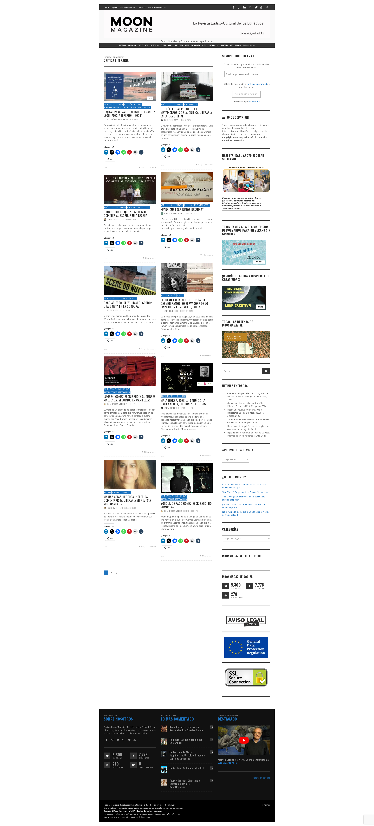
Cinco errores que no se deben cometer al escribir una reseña (125, 213)
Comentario (208, 255)
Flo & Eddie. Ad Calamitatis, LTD (186, 768)
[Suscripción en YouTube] (225, 595)
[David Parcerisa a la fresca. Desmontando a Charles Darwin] (164, 728)
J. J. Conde (165, 295)
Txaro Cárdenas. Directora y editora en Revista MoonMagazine (184, 784)
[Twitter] (256, 7)
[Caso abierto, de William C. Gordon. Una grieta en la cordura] (130, 280)
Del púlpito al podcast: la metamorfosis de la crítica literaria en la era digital (186, 112)
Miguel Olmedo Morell (200, 205)
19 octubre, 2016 (129, 508)
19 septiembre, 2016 (191, 511)
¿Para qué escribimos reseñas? (182, 209)
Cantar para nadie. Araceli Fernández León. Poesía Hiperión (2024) (129, 113)
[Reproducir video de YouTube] (244, 740)
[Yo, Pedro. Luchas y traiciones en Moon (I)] (164, 741)
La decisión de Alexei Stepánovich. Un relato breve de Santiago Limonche (187, 755)
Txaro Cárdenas (143, 207)
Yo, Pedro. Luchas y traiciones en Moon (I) (185, 741)
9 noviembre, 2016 (185, 408)
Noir (119, 389)
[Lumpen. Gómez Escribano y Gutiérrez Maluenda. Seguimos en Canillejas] (130, 370)
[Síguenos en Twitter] (225, 586)
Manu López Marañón (132, 104)
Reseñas (147, 107)
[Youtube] (261, 7)
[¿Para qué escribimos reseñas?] (187, 186)
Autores (107, 492)
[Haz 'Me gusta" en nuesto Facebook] (249, 586)
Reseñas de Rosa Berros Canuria (117, 392)
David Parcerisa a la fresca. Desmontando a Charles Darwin (186, 728)
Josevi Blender (167, 396)
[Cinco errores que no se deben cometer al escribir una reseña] (130, 189)
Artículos (165, 104)
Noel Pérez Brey (190, 104)
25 (211, 727)
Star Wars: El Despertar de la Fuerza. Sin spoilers (245, 492)
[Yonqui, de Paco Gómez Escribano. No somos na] (187, 477)
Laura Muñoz (123, 298)
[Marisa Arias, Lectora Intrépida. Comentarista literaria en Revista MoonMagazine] (130, 474)
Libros (120, 104)
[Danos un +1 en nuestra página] (133, 765)
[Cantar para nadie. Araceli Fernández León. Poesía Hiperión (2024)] (130, 86)
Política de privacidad (257, 84)
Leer (106, 167)
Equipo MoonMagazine (121, 492)
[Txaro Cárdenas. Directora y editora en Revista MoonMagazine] (164, 782)
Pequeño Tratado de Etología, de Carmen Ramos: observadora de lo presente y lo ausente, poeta (184, 303)
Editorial (131, 207)
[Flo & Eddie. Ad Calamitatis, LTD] (164, 769)
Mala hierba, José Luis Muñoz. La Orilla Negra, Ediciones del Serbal (184, 402)
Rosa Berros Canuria (116, 404)
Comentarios (150, 258)
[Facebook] (233, 7)
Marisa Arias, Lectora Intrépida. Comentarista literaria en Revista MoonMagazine (127, 500)
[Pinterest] (250, 7)
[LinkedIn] (244, 7)
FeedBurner (254, 101)
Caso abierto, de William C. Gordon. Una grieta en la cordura (128, 304)
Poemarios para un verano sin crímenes (120, 107)
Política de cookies (261, 777)
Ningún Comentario (148, 167)
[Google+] (239, 7)
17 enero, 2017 (126, 310)
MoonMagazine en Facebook (241, 556)
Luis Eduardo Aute (227, 762)
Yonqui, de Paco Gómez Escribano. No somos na (186, 505)
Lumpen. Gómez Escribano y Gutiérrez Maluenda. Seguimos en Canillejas (129, 398)
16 (211, 739)
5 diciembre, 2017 (129, 219)
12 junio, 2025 (185, 120)
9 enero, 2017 (131, 404)
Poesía (139, 107)
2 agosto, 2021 (191, 213)
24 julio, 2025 (132, 119)
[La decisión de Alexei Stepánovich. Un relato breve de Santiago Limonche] (164, 753)
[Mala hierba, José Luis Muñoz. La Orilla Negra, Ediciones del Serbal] (187, 377)
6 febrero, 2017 (186, 311)
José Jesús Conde (171, 311)
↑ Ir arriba (266, 805)
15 (211, 780)
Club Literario (110, 104)
